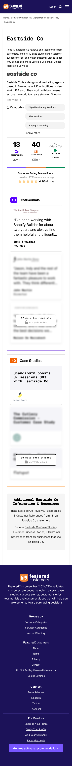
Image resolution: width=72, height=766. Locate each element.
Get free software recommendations (36, 748)
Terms (36, 653)
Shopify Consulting (38, 125)
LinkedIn (36, 697)
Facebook (36, 708)
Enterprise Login (36, 740)
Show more (14, 99)
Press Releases (36, 692)
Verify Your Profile (36, 729)
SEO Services (35, 116)
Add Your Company (36, 734)
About (36, 648)
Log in (52, 6)
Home (6, 17)
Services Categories (36, 627)
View (16, 159)
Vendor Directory (36, 633)
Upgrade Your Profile (36, 723)
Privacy (36, 659)
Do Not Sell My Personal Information (36, 670)
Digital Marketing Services (45, 17)
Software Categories (21, 17)
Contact (36, 664)
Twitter (36, 703)
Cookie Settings (36, 675)
